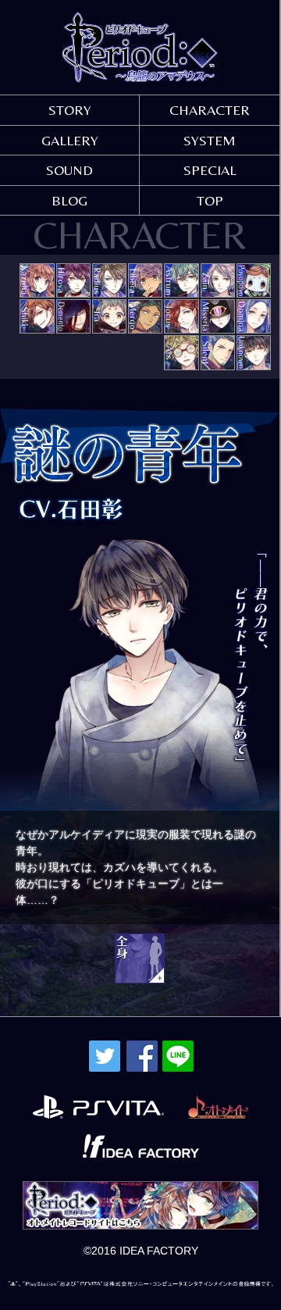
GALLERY (69, 140)
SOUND (69, 170)
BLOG (69, 200)
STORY (69, 110)
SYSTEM (209, 140)
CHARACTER (209, 110)
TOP (210, 200)
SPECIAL (210, 170)
